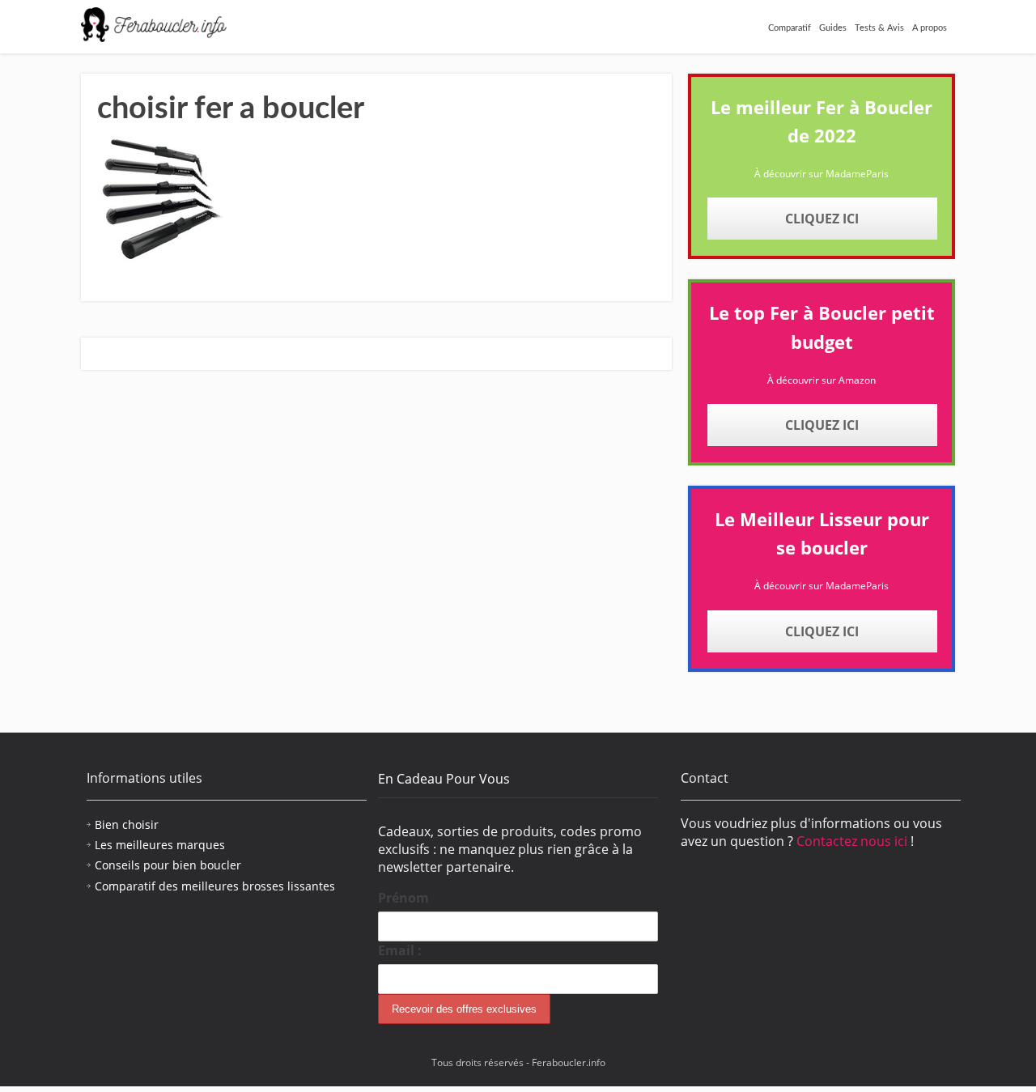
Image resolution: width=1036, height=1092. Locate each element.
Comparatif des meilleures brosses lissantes (215, 886)
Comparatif (789, 27)
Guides (833, 27)
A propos (929, 27)
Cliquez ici (822, 218)
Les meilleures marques (160, 844)
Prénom (403, 898)
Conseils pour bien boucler (168, 865)
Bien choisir (127, 824)
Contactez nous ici (853, 841)
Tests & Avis (879, 27)
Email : (400, 950)
